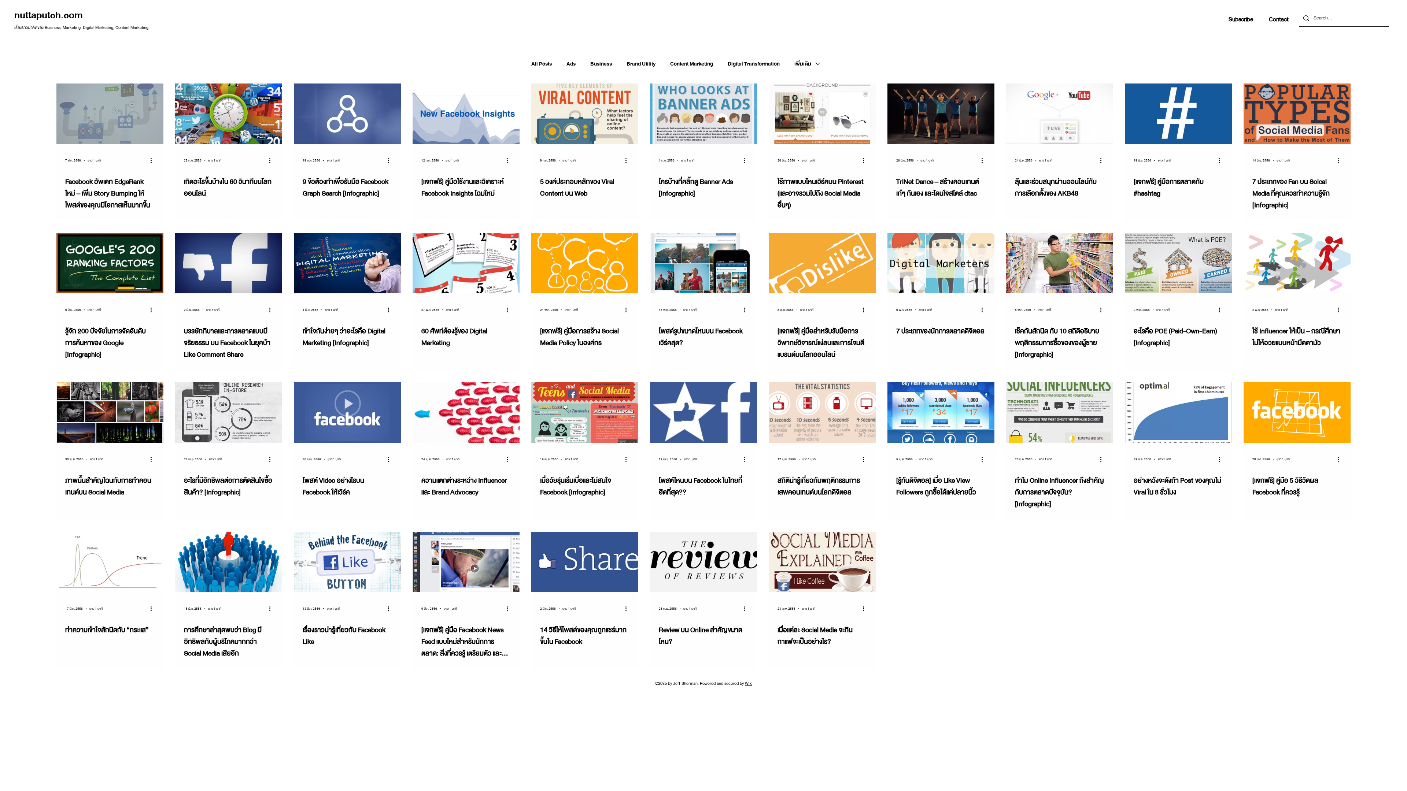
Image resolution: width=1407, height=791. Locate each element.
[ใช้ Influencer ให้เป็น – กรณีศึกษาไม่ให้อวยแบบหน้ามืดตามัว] (1297, 263)
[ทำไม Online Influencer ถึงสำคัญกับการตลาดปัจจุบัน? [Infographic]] (1059, 412)
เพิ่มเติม (802, 63)
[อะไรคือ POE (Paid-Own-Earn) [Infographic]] (1178, 263)
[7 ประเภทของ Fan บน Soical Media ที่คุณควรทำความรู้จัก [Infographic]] (1297, 113)
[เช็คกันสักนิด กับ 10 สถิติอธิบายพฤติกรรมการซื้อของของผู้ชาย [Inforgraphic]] (1059, 263)
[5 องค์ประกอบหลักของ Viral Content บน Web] (584, 113)
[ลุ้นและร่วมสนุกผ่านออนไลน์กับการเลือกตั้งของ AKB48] (1059, 113)
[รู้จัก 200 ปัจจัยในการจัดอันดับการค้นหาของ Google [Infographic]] (109, 263)
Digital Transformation (754, 63)
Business (601, 63)
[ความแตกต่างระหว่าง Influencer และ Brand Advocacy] (466, 412)
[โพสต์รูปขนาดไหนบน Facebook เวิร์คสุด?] (703, 263)
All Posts (541, 63)
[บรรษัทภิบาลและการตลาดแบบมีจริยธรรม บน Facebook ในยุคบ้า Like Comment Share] (228, 263)
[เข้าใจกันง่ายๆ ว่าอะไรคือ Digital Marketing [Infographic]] (347, 263)
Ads (571, 63)
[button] (1241, 19)
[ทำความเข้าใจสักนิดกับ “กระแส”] (109, 562)
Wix (748, 683)
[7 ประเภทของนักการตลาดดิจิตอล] (940, 263)
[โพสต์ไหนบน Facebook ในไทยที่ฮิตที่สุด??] (703, 412)
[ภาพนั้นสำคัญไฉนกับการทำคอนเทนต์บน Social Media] (109, 412)
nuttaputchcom (48, 15)
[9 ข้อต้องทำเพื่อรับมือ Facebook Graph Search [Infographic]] (347, 113)
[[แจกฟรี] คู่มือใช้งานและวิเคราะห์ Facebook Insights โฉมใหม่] (466, 113)
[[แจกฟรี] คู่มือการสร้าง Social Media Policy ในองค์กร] (584, 263)
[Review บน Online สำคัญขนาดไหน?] (703, 562)
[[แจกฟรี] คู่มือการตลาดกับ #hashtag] (1178, 113)
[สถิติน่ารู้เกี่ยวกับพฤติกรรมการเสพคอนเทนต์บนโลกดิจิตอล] (822, 412)
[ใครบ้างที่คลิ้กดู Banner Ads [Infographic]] (703, 113)
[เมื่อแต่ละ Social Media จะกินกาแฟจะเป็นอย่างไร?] (822, 562)
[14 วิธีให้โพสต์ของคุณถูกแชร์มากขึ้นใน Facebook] (584, 562)
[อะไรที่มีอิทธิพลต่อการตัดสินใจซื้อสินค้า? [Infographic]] (228, 412)
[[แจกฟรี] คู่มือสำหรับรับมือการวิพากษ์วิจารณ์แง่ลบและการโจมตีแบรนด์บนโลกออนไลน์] (822, 263)
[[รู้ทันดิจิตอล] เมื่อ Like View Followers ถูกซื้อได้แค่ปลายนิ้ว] (940, 412)
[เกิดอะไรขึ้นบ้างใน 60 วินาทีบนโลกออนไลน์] (228, 113)
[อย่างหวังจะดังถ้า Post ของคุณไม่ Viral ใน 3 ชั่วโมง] (1178, 412)
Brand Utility (641, 63)
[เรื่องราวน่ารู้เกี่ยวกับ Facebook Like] (347, 562)
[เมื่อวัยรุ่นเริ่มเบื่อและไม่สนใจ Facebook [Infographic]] (584, 412)
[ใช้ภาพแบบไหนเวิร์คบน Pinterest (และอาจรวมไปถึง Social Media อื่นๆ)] (822, 113)
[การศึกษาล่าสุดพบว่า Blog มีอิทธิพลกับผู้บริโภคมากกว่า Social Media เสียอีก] (228, 562)
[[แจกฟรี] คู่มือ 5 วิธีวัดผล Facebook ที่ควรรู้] (1297, 412)
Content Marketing (691, 63)
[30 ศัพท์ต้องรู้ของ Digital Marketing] (466, 263)
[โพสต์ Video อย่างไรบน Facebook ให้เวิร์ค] (347, 412)
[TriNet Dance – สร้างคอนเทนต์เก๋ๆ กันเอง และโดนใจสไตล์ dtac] (940, 113)
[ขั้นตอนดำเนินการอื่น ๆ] (153, 160)
